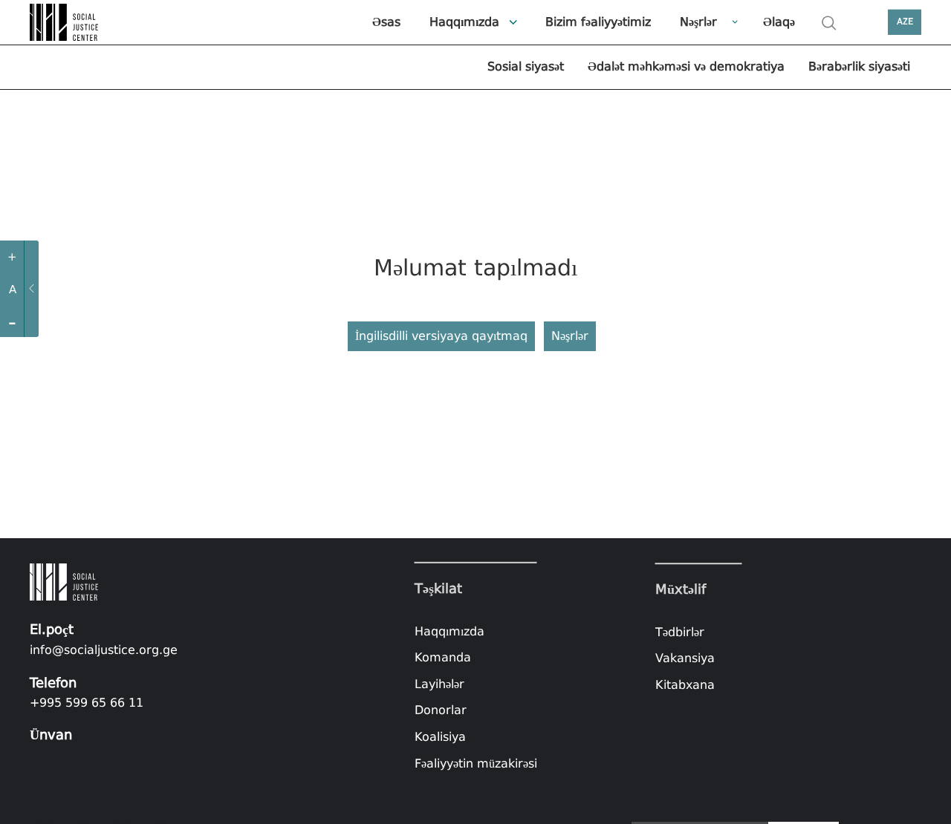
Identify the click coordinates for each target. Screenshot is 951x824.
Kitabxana (685, 685)
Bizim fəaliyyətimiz (598, 22)
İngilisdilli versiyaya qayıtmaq (441, 336)
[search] (829, 23)
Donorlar (441, 710)
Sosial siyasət (525, 66)
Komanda (443, 657)
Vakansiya (685, 659)
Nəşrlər (698, 22)
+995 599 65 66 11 (86, 703)
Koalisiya (440, 737)
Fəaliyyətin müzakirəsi (476, 763)
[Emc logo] (67, 22)
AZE (905, 22)
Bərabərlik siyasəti (859, 66)
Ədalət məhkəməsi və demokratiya (686, 66)
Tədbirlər (679, 632)
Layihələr (439, 684)
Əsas (386, 22)
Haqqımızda (464, 22)
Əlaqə (779, 22)
